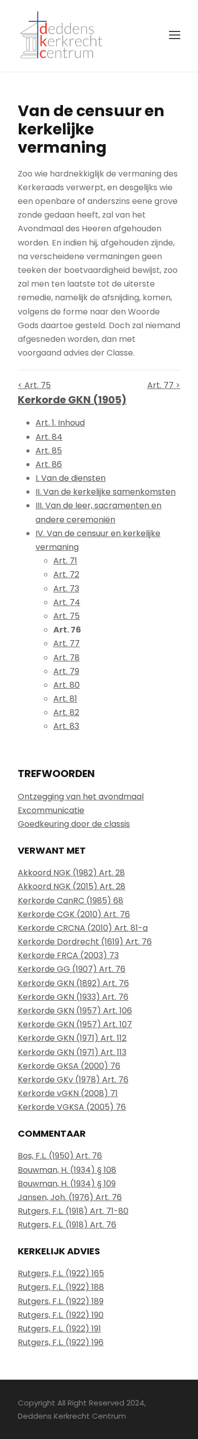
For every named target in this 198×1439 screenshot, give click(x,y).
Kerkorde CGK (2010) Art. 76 (74, 914)
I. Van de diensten (71, 478)
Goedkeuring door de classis (74, 824)
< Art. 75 (34, 385)
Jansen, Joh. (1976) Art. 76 (70, 1197)
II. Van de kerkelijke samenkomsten (106, 492)
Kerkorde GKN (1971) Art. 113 (72, 1052)
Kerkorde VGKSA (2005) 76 (72, 1107)
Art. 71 (65, 561)
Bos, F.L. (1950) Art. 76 (60, 1156)
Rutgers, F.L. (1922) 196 (61, 1342)
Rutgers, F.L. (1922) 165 (61, 1273)
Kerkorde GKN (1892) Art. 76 (73, 983)
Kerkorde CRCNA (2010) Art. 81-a (83, 928)
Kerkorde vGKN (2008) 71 (68, 1093)
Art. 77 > (163, 385)
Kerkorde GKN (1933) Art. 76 (73, 997)
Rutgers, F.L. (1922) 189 (61, 1301)
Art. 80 (66, 685)
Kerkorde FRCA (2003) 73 (68, 955)
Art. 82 (66, 712)
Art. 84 (49, 437)
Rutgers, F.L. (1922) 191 (59, 1329)
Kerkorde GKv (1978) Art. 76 (73, 1079)
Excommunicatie (51, 810)
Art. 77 (66, 643)
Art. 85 (49, 451)
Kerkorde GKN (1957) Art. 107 (75, 1024)
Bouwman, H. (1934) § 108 (67, 1170)
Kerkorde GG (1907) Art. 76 (71, 969)
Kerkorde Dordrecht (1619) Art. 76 (85, 941)
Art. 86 (49, 464)
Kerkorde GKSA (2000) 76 (69, 1066)
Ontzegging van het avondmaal (81, 796)
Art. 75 (66, 616)
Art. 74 (66, 602)
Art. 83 (66, 726)
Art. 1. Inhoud (60, 423)
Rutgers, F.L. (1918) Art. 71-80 (73, 1211)
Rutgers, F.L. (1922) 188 (61, 1287)
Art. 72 (66, 574)
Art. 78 (66, 657)
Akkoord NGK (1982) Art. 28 (71, 873)
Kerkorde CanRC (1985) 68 (70, 900)
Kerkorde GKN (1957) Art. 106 (75, 1010)
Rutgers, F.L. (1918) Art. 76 (67, 1225)
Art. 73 (66, 588)
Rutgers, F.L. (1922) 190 (61, 1315)
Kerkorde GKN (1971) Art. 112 (72, 1038)
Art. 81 (65, 699)
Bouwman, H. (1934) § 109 (67, 1183)
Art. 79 (66, 671)
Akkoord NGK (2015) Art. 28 (71, 886)
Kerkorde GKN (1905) (72, 400)
